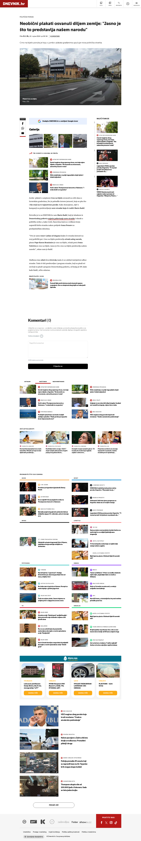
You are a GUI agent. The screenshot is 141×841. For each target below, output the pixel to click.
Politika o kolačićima (89, 832)
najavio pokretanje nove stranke (61, 218)
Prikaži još (54, 805)
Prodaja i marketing (39, 832)
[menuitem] (128, 3)
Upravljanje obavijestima (35, 837)
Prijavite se (57, 366)
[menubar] (128, 4)
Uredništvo (27, 832)
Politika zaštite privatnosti (70, 832)
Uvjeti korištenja (54, 832)
